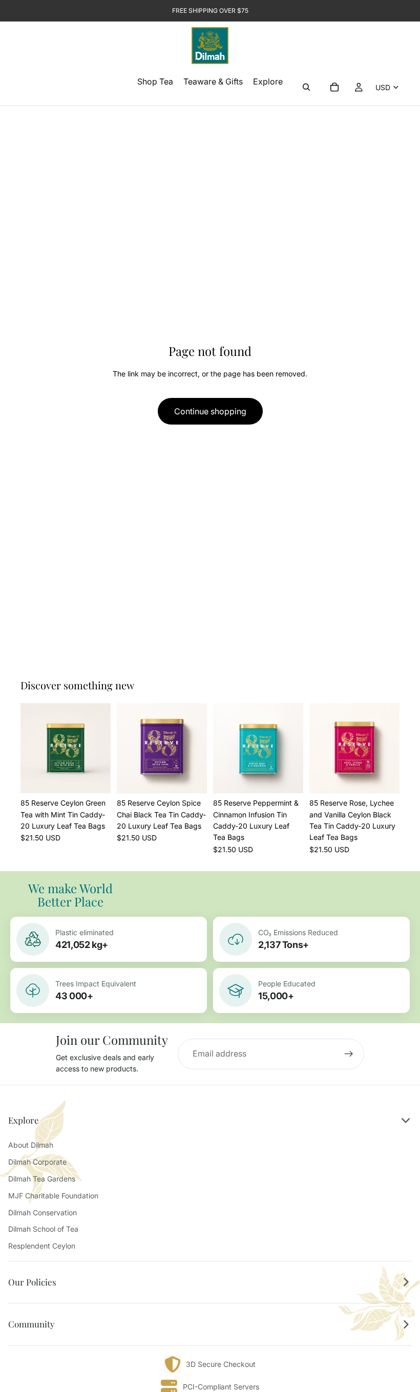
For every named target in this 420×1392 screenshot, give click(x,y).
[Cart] (334, 87)
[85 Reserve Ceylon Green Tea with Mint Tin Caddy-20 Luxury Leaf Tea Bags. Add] (95, 777)
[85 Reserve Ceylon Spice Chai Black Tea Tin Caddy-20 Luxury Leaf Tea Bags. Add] (191, 777)
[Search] (306, 87)
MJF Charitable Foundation (53, 1195)
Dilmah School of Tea (43, 1229)
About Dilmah (30, 1145)
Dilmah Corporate (37, 1161)
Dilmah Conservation (42, 1212)
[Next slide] (99, 748)
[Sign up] (349, 1054)
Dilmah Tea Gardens (41, 1178)
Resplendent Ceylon (41, 1245)
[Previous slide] (31, 748)
